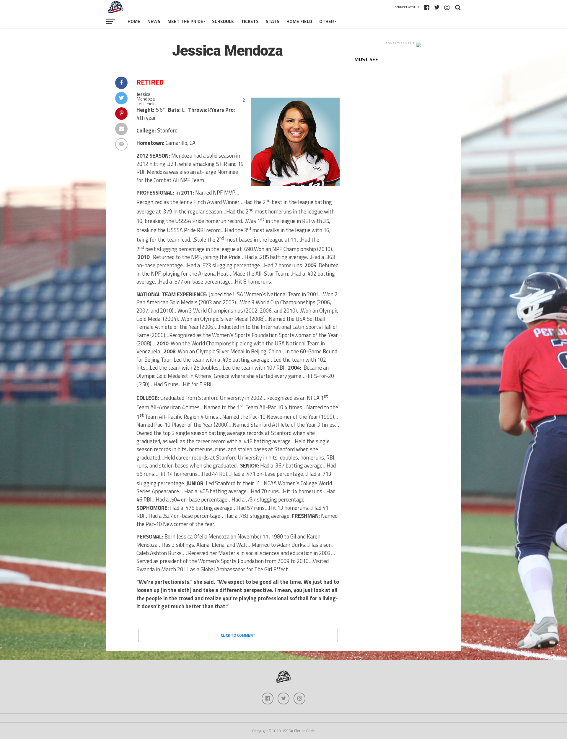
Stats (272, 21)
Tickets (250, 21)
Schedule (223, 21)
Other (326, 21)
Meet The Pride (185, 21)
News (153, 21)
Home (134, 21)
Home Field (299, 21)
